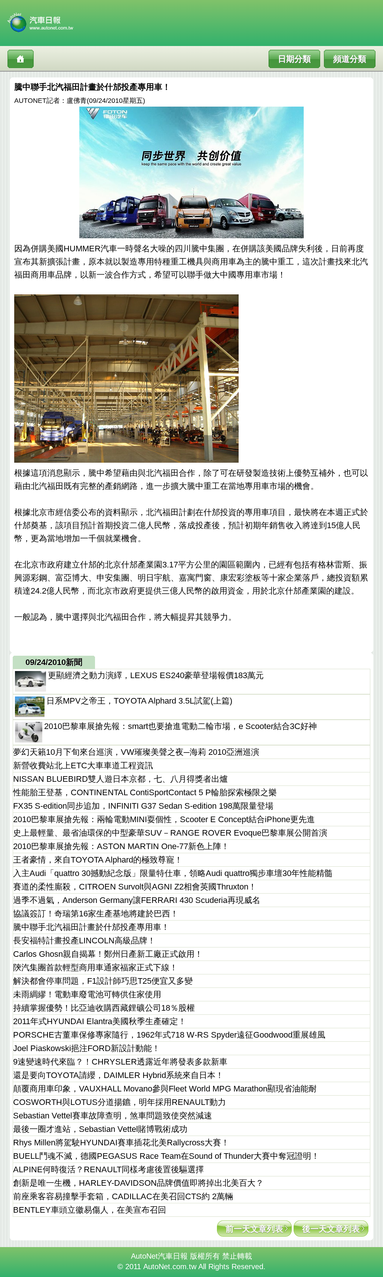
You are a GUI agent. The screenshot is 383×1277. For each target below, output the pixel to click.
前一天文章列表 (254, 1229)
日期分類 (294, 59)
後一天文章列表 (331, 1229)
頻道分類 (349, 59)
